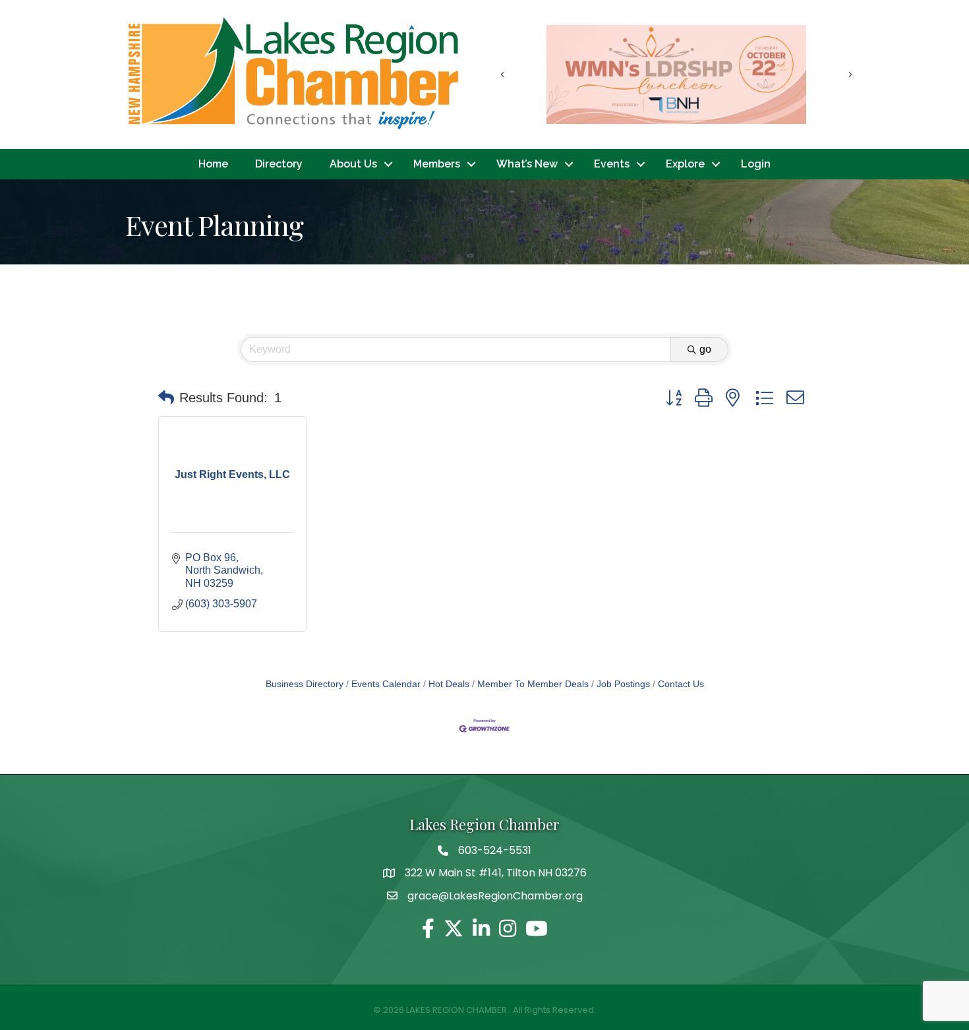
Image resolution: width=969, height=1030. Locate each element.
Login (756, 164)
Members (436, 164)
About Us (353, 164)
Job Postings (623, 684)
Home (213, 164)
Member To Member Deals (533, 684)
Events (612, 164)
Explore (685, 164)
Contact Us (681, 684)
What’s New (527, 164)
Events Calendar (386, 684)
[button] (166, 397)
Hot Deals (448, 684)
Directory (279, 164)
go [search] (705, 349)
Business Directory (304, 684)
